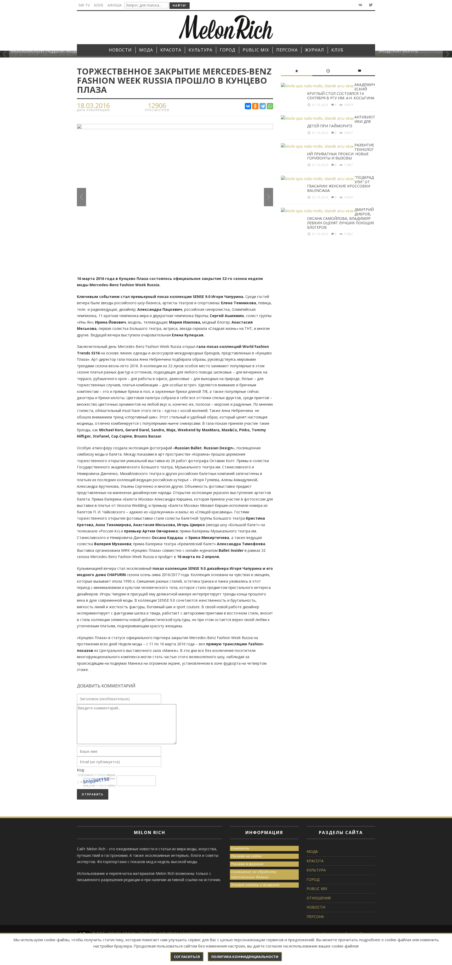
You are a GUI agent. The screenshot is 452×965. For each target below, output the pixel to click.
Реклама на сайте (246, 856)
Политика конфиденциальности (244, 956)
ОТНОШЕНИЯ (319, 897)
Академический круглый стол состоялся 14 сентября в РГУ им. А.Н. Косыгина (341, 91)
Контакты (240, 848)
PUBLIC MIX (317, 888)
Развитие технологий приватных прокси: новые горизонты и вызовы (340, 151)
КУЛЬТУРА (316, 870)
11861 (348, 165)
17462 (348, 234)
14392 (348, 197)
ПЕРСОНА (315, 916)
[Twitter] (370, 5)
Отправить (93, 794)
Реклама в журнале (247, 864)
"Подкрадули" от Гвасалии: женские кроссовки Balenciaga (340, 184)
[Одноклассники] (255, 106)
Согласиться (187, 956)
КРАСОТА (315, 860)
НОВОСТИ (316, 907)
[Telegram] (262, 106)
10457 (348, 133)
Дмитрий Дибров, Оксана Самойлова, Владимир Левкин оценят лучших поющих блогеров (340, 218)
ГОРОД (313, 879)
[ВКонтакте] (248, 106)
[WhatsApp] (270, 106)
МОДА (312, 851)
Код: (80, 769)
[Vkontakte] (360, 5)
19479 (348, 105)
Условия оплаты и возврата (255, 885)
